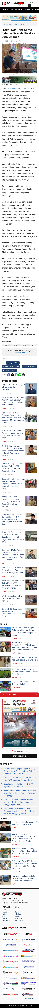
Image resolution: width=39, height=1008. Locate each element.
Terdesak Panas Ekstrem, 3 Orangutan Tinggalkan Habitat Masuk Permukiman (24, 851)
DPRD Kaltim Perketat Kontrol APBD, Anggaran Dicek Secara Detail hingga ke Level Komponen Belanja (13, 451)
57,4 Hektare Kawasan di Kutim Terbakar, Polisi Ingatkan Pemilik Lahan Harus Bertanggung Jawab (19, 811)
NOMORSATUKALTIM (17, 88)
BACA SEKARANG (19, 756)
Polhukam (18, 914)
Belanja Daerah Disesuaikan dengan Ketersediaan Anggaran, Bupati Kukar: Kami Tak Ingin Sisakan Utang (13, 484)
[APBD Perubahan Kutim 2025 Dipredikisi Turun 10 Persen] (31, 600)
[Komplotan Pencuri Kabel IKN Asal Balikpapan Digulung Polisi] (5, 661)
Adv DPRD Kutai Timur (17, 24)
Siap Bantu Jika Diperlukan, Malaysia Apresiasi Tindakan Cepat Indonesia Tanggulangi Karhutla (18, 802)
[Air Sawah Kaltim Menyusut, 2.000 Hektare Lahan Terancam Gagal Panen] (5, 673)
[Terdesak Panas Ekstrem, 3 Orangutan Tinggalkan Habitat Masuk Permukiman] (5, 853)
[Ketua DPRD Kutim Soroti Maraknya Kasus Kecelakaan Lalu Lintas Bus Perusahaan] (31, 613)
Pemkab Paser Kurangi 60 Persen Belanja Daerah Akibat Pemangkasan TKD (13, 570)
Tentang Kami (4, 915)
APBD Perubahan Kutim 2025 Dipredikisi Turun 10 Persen (12, 598)
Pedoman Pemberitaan (6, 919)
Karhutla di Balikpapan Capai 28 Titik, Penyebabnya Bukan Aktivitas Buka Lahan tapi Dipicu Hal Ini (18, 771)
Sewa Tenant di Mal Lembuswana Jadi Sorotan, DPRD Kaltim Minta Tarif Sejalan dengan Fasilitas (23, 838)
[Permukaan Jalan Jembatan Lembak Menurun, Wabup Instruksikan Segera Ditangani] (5, 880)
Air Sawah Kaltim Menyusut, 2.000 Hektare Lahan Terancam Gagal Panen (25, 672)
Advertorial (18, 918)
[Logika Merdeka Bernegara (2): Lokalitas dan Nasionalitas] (31, 388)
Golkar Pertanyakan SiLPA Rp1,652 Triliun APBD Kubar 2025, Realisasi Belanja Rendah (13, 467)
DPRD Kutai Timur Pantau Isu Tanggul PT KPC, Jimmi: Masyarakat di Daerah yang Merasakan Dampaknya (12, 519)
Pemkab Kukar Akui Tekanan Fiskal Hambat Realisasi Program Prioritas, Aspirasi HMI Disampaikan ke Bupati (13, 418)
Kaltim (17, 9)
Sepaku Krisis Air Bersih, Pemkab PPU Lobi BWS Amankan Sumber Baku (19, 779)
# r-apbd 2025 (13, 363)
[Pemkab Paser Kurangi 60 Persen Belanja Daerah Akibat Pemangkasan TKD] (31, 572)
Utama (4, 9)
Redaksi (4, 912)
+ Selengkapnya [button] (30, 998)
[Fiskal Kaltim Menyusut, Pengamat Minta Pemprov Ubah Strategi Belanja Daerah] (31, 434)
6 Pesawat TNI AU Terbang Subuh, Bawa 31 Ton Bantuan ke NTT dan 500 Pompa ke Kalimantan (24, 865)
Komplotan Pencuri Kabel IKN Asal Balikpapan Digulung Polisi (25, 658)
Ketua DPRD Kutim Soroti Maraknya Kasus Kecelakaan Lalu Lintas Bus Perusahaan (13, 613)
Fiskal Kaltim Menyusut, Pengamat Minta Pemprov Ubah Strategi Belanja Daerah (13, 434)
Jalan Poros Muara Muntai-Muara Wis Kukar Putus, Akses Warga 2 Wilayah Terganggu (18, 793)
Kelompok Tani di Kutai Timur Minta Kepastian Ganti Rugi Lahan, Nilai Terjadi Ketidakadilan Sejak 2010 (13, 537)
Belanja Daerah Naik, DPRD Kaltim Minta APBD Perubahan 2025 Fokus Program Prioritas (13, 584)
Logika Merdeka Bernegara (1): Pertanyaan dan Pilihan (25, 823)
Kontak (4, 910)
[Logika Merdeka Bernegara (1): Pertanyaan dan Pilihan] (5, 826)
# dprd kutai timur (9, 370)
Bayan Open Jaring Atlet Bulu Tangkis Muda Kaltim (24, 683)
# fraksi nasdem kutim (11, 367)
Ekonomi (27, 9)
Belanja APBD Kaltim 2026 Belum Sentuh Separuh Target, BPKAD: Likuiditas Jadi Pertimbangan (13, 401)
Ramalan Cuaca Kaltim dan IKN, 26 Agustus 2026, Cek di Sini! (17, 785)
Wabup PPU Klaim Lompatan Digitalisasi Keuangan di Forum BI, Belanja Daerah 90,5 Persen (11, 501)
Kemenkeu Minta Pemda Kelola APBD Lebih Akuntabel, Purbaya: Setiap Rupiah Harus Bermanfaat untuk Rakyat (13, 555)
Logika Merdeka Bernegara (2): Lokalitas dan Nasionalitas (13, 387)
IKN (12, 9)
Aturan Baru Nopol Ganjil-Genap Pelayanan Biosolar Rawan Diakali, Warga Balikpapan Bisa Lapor (25, 631)
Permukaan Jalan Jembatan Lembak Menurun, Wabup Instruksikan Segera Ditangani (24, 878)
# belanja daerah (29, 367)
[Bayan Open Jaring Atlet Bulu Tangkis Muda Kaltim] (5, 686)
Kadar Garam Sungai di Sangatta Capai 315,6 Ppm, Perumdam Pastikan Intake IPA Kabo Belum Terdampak (25, 646)
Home (5, 24)
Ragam (17, 916)
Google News (19, 352)
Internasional (19, 920)
